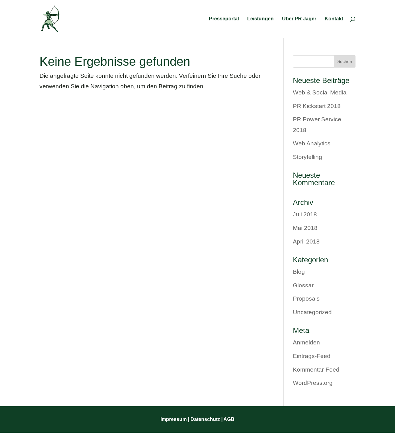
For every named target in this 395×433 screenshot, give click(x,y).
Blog (299, 272)
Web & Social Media (320, 92)
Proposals (306, 298)
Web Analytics (312, 143)
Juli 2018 (305, 214)
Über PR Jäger (299, 19)
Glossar (303, 285)
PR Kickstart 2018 (317, 106)
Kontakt (334, 19)
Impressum (173, 419)
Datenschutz (204, 419)
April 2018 (306, 241)
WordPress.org (313, 383)
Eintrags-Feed (312, 356)
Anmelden (306, 342)
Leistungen (260, 19)
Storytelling (307, 157)
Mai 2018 (305, 228)
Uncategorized (312, 312)
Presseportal (224, 19)
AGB (229, 419)
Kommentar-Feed (316, 369)
